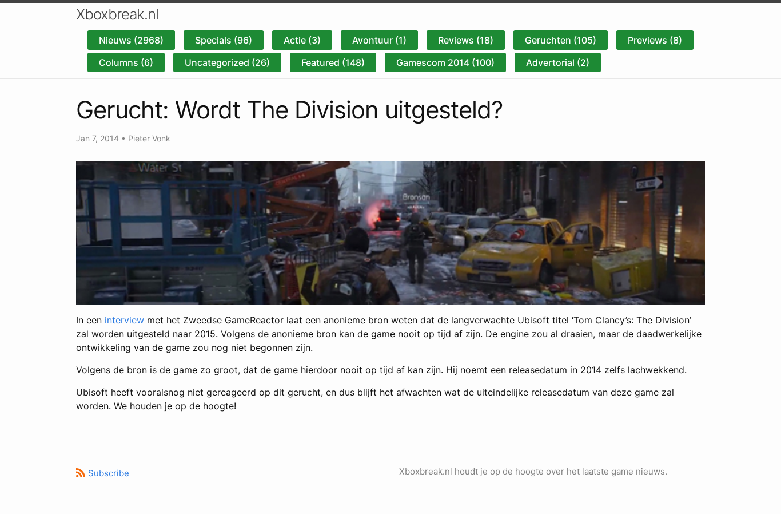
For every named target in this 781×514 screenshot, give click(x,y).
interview (124, 320)
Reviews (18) (465, 40)
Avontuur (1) (379, 40)
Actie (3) (302, 40)
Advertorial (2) (557, 62)
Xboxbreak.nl (117, 14)
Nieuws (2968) (131, 40)
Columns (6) (126, 62)
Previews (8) (655, 40)
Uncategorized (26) (227, 62)
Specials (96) (223, 40)
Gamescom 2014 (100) (445, 62)
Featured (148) (333, 62)
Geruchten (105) (560, 40)
